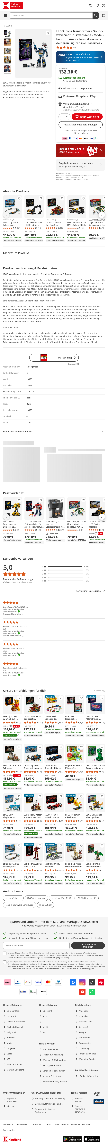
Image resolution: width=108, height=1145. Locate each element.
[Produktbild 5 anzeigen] (7, 68)
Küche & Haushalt (15, 1027)
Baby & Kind (12, 1032)
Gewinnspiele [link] (85, 1043)
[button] (65, 566)
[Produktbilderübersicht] (7, 53)
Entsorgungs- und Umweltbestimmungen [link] (72, 1124)
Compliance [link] (22, 1124)
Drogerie (11, 1048)
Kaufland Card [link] (85, 1021)
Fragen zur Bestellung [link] (53, 1054)
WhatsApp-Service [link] (87, 1059)
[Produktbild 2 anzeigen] (7, 42)
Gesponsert (7, 220)
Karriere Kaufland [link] (79, 1100)
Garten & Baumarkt (16, 1021)
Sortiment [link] (83, 1027)
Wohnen (11, 1037)
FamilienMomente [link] (87, 1053)
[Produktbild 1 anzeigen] (7, 33)
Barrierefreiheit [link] (9, 1130)
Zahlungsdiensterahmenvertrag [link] (50, 1098)
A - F (45, 1016)
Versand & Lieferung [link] (52, 1076)
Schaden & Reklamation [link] (54, 1070)
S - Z (45, 1032)
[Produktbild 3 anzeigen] (7, 51)
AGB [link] (48, 1124)
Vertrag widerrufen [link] (52, 1065)
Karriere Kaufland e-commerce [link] (80, 1109)
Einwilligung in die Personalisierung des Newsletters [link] (56, 964)
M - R (45, 1027)
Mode (9, 1043)
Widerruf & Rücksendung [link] (55, 1060)
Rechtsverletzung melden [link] (55, 1081)
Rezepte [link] (82, 1032)
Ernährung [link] (84, 1048)
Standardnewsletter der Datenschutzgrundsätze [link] (48, 955)
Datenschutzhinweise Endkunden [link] (45, 1110)
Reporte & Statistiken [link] (12, 1100)
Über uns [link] (11, 1106)
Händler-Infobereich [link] (88, 1076)
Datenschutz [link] (37, 1124)
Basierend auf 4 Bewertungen (18, 579)
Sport (9, 1053)
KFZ (8, 1059)
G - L (45, 1021)
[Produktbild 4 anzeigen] (7, 60)
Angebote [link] (83, 1011)
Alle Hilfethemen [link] (50, 1049)
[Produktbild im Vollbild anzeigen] (33, 53)
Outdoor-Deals (14, 1011)
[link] (90, 5)
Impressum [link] (8, 1124)
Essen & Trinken (14, 1064)
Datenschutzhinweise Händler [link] (49, 1103)
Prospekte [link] (83, 1016)
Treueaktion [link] (84, 1037)
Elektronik (11, 1016)
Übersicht (47, 1011)
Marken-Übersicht (15, 1069)
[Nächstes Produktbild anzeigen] (7, 76)
